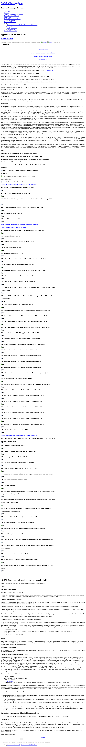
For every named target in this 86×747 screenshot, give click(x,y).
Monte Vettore (7, 38)
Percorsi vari (7, 17)
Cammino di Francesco (10, 22)
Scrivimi (9, 26)
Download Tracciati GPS (10, 31)
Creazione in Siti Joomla (13, 745)
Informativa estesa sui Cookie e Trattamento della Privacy (22, 25)
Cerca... (3, 739)
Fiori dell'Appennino (9, 20)
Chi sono (6, 13)
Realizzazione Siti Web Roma (29, 745)
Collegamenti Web (12, 28)
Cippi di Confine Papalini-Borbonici (13, 14)
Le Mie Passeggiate (12, 3)
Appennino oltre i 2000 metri (11, 16)
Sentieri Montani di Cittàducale (12, 19)
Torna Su (43, 737)
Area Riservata (11, 29)
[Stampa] (44, 42)
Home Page (7, 11)
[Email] (49, 42)
